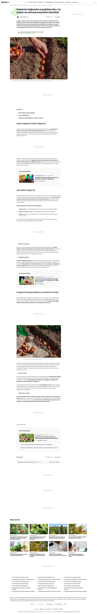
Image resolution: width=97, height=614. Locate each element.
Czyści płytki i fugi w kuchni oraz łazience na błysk (23, 591)
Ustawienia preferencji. (51, 611)
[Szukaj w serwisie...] (93, 2)
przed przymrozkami (44, 134)
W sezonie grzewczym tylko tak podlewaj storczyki (21, 588)
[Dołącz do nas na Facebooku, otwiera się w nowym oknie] (57, 462)
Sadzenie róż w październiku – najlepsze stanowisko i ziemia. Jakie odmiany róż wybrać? (39, 447)
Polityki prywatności (43, 611)
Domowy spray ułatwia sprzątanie (20, 585)
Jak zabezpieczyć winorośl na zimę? (20, 583)
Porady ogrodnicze (25, 5)
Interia (11, 5)
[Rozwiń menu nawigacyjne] (95, 2)
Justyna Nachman (23, 16)
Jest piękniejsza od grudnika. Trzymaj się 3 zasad (23, 579)
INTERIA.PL (62, 611)
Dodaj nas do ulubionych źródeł (32, 33)
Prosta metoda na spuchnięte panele (20, 581)
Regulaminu (35, 611)
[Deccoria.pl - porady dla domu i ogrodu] (5, 2)
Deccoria (14, 5)
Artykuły (19, 5)
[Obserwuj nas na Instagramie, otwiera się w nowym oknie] (59, 462)
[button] (25, 2)
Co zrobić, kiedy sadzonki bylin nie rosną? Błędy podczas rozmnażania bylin (36, 444)
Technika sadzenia (26, 299)
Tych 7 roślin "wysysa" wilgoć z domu (20, 577)
